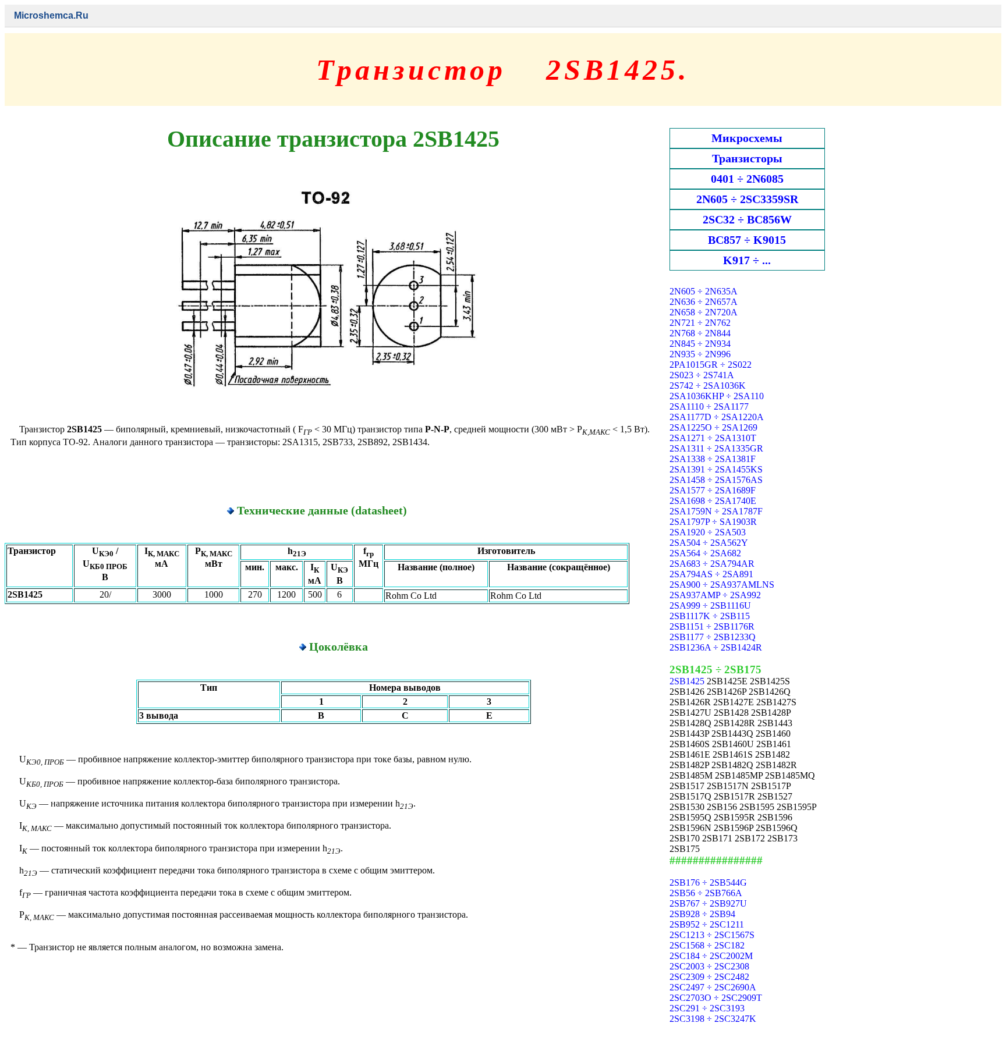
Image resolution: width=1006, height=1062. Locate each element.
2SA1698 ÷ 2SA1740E (713, 501)
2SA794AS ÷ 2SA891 (711, 574)
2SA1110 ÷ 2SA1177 (709, 406)
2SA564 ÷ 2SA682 (705, 553)
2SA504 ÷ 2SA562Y (709, 543)
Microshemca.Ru (51, 15)
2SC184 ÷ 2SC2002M (711, 956)
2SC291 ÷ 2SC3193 (707, 1008)
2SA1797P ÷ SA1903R (713, 522)
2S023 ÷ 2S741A (702, 375)
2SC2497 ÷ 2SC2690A (713, 987)
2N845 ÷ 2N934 (700, 344)
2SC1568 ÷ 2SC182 (707, 945)
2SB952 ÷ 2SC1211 (707, 924)
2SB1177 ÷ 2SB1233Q (713, 637)
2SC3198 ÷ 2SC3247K (713, 1019)
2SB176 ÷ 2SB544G (708, 882)
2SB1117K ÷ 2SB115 (710, 616)
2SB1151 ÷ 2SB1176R (712, 626)
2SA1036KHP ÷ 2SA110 (717, 396)
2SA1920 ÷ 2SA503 (708, 532)
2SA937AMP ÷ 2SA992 (715, 595)
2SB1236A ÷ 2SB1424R (716, 647)
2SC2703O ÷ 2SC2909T (716, 998)
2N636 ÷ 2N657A (704, 302)
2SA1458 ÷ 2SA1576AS (716, 480)
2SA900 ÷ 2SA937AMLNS (722, 584)
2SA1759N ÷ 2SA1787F (716, 511)
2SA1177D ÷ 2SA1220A (717, 417)
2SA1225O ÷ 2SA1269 (713, 427)
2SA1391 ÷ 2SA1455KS (716, 469)
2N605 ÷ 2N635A (704, 291)
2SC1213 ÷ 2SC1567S (712, 935)
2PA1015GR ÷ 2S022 (711, 365)
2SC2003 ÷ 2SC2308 (709, 966)
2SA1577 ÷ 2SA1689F (713, 490)
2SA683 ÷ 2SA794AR (712, 564)
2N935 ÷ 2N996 (700, 354)
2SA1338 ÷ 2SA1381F (713, 459)
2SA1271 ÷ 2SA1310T (713, 438)
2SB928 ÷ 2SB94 (702, 914)
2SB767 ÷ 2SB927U (708, 903)
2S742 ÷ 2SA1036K (708, 385)
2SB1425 (687, 681)
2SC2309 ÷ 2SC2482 (709, 977)
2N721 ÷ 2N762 (700, 323)
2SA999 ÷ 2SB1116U (710, 605)
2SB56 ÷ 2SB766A (706, 893)
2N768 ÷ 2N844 (700, 333)
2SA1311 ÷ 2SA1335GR (716, 448)
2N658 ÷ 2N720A (704, 312)
